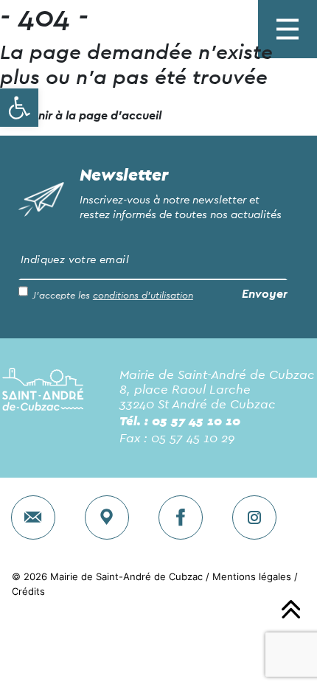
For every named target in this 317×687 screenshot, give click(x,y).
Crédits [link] (28, 591)
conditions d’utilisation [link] (143, 296)
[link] (19, 107)
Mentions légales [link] (251, 576)
